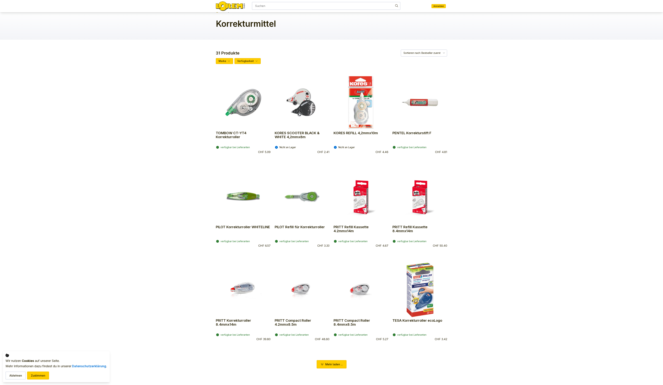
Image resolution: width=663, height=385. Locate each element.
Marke (222, 61)
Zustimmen (38, 375)
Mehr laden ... (334, 364)
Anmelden (438, 6)
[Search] (396, 5)
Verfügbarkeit (245, 61)
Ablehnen (15, 375)
